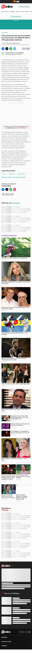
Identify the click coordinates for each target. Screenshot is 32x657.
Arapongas (12, 11)
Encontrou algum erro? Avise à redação (13, 177)
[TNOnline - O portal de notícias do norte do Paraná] (7, 6)
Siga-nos (25, 48)
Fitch (4, 173)
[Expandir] (30, 645)
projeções (11, 173)
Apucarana (6, 11)
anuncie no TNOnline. (20, 128)
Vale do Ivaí (18, 11)
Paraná (23, 11)
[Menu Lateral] (2, 11)
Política (27, 11)
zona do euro (21, 173)
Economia (16, 16)
